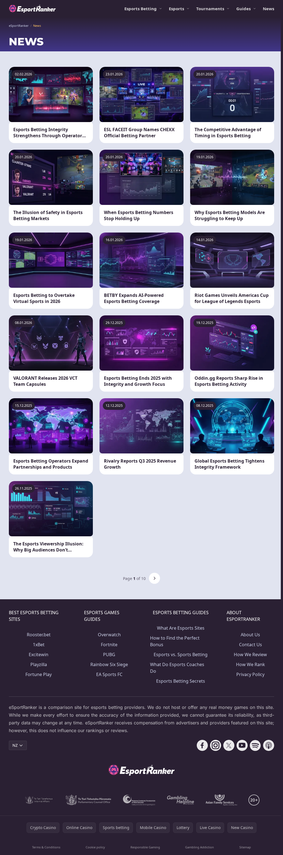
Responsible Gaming (145, 847)
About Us (250, 635)
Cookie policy (95, 847)
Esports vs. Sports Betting (181, 654)
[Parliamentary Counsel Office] (88, 800)
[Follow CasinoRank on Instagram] (215, 745)
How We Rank (250, 664)
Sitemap (245, 847)
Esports (176, 8)
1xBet (38, 645)
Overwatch (109, 635)
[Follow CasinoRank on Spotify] (255, 745)
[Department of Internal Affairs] (38, 800)
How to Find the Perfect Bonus (175, 641)
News (268, 8)
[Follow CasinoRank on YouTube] (242, 745)
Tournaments (210, 8)
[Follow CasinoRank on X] (228, 745)
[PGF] (139, 800)
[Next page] (154, 578)
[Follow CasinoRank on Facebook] (202, 745)
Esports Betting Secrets (180, 681)
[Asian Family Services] (221, 800)
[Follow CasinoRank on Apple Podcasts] (268, 745)
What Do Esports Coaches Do (177, 667)
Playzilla (38, 664)
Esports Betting (140, 8)
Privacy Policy (250, 674)
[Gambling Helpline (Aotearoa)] (181, 800)
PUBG (109, 654)
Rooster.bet (39, 635)
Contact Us (250, 645)
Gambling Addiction (199, 847)
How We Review (250, 654)
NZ (15, 745)
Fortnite (109, 645)
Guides (243, 8)
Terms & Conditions (46, 847)
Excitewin (38, 654)
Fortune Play (38, 674)
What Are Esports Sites (181, 628)
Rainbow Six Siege (109, 664)
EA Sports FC (109, 674)
